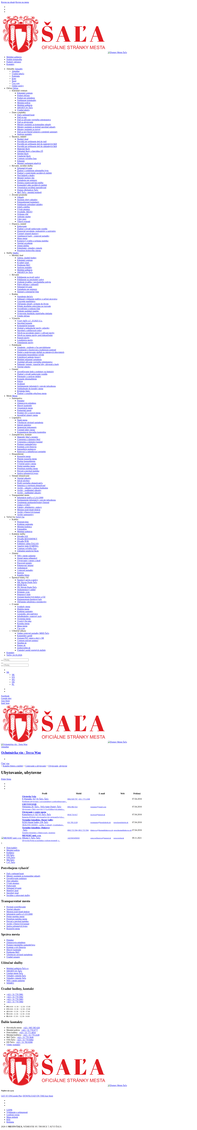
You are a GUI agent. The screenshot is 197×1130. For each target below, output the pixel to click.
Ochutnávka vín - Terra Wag (21, 752)
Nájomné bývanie (24, 168)
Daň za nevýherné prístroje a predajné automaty (37, 132)
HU (13, 679)
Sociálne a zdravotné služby (18, 895)
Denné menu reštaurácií (27, 558)
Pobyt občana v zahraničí (27, 284)
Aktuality (19, 69)
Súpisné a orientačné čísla (28, 292)
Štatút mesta (22, 420)
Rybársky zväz (23, 592)
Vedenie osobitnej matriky (28, 311)
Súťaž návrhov (23, 480)
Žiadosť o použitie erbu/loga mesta (32, 393)
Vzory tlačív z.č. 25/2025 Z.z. (29, 321)
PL (13, 684)
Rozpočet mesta (24, 456)
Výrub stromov (23, 209)
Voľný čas (20, 517)
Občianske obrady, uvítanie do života (33, 304)
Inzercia (20, 573)
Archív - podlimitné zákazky (29, 490)
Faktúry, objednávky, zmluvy (29, 507)
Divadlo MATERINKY (27, 539)
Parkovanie (22, 226)
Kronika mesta (23, 623)
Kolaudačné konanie (26, 325)
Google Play (11, 1096)
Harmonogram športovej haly (29, 599)
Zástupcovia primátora (26, 403)
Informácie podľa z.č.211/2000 (30, 497)
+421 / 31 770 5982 (14, 997)
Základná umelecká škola (28, 551)
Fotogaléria (22, 529)
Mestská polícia (23, 103)
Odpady (20, 197)
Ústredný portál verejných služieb (31, 650)
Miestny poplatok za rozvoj (28, 129)
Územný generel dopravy (28, 233)
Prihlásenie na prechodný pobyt (30, 279)
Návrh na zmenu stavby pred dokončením (35, 335)
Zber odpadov (12, 881)
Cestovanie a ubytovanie (35, 766)
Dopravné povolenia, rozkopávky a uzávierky (36, 231)
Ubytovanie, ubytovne (57, 766)
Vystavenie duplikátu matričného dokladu (34, 313)
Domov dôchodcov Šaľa (27, 190)
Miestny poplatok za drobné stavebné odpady (36, 127)
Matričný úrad (12, 890)
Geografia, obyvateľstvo (27, 614)
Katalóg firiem (23, 575)
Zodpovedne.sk (23, 648)
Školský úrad (22, 139)
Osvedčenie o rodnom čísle (28, 308)
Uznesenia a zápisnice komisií (29, 442)
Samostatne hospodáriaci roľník (30, 355)
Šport (14, 81)
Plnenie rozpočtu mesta (27, 459)
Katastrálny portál (24, 636)
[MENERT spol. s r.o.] (11, 838)
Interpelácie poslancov (26, 449)
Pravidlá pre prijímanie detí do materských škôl (37, 144)
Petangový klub (23, 594)
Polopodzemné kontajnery (28, 202)
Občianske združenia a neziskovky (32, 602)
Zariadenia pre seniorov (27, 180)
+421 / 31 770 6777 (29, 1030)
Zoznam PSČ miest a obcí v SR (30, 638)
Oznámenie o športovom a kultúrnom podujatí (36, 350)
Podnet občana (23, 95)
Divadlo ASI (22, 536)
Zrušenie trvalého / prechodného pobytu (34, 282)
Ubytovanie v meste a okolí (28, 560)
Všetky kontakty (13, 1044)
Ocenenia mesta (24, 619)
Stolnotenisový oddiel (26, 589)
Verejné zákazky (24, 478)
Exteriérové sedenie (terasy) (29, 357)
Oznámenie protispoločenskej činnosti (33, 502)
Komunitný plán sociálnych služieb (32, 185)
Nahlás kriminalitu (14, 59)
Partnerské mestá (24, 410)
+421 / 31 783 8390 (24, 1042)
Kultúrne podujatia (25, 524)
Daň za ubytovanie (25, 122)
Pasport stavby (23, 338)
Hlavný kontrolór (24, 405)
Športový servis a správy (27, 580)
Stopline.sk (22, 643)
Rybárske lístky (23, 391)
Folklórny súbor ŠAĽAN (28, 543)
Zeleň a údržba (23, 207)
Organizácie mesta (25, 408)
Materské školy (23, 149)
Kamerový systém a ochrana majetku (32, 241)
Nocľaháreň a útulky (26, 175)
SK (13, 675)
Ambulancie (22, 568)
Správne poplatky (24, 134)
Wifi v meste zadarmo (26, 556)
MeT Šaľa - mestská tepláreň (29, 192)
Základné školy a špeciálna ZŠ (30, 151)
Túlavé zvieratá (23, 221)
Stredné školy (23, 153)
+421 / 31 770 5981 (14, 994)
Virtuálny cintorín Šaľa (16, 976)
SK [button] (7, 672)
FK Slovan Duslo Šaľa (27, 587)
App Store (38, 1096)
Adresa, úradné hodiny (26, 258)
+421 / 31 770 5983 (14, 999)
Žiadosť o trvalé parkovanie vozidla (32, 229)
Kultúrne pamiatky (25, 611)
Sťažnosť (21, 384)
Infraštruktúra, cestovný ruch (29, 616)
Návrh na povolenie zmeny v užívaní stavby (35, 333)
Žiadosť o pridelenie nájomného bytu (33, 170)
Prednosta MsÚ (23, 265)
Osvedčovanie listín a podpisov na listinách (35, 371)
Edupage (21, 161)
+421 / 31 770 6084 (25, 1040)
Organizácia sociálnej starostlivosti (31, 187)
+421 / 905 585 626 (31, 1028)
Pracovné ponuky (24, 563)
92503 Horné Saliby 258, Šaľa (43, 822)
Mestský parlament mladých (29, 163)
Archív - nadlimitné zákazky (29, 493)
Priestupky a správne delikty (29, 376)
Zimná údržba (23, 246)
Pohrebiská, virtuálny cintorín (29, 248)
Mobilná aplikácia (14, 57)
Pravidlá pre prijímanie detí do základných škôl (37, 146)
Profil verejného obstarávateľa (30, 483)
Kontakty (10, 64)
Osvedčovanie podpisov (16, 878)
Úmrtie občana (23, 316)
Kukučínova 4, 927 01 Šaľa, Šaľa (43, 814)
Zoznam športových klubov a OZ (31, 597)
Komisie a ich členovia (26, 447)
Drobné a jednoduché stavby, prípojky (33, 328)
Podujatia (16, 76)
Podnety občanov (13, 62)
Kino (14, 78)
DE (13, 682)
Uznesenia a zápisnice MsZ (28, 439)
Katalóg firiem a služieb (13, 766)
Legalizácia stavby (25, 340)
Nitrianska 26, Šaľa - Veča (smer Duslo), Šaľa (43, 806)
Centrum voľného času (27, 158)
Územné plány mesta (26, 430)
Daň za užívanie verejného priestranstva (34, 120)
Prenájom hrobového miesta (29, 250)
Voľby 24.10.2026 (14, 655)
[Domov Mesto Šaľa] (64, 742)
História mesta (23, 609)
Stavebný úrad (12, 893)
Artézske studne (24, 216)
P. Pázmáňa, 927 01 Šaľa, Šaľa (44, 798)
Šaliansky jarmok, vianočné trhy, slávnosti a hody (38, 364)
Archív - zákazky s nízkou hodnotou (32, 488)
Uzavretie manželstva (26, 301)
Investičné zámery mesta (27, 415)
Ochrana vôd (22, 214)
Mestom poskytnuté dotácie (28, 510)
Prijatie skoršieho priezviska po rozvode (34, 306)
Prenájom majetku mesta (27, 468)
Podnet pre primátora (26, 98)
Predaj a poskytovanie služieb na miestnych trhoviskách (40, 352)
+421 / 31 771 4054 (27, 1032)
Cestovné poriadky (25, 570)
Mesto (14, 396)
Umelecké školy (24, 156)
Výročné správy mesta (26, 464)
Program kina (23, 522)
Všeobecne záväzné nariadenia (30, 422)
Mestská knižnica (24, 527)
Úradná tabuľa (18, 74)
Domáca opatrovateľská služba (30, 183)
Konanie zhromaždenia (27, 379)
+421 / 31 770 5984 (14, 1002)
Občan (15, 88)
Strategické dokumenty (27, 427)
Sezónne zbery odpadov (27, 199)
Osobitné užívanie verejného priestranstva (34, 362)
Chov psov (21, 219)
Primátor (20, 401)
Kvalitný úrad (23, 262)
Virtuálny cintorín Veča (16, 978)
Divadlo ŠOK (23, 541)
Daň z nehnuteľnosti (25, 115)
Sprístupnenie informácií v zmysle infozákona (36, 386)
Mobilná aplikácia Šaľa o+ (17, 968)
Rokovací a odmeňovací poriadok (31, 451)
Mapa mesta (22, 238)
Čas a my (16, 83)
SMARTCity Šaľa (25, 107)
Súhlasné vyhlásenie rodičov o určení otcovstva (37, 299)
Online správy (18, 86)
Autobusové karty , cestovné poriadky (33, 236)
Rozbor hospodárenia (26, 461)
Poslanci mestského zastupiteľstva (20, 945)
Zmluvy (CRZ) (23, 505)
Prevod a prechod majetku (28, 471)
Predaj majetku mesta (26, 466)
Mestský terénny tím (25, 178)
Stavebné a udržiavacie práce (29, 330)
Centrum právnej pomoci (27, 640)
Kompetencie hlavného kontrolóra (31, 432)
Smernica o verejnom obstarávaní (31, 485)
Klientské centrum (25, 93)
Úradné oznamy (13, 957)
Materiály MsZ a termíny (27, 437)
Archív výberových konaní (28, 512)
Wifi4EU (10, 983)
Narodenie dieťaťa (25, 296)
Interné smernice (24, 425)
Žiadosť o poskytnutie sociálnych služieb (34, 173)
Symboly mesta (23, 606)
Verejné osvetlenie (25, 243)
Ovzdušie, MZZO (24, 212)
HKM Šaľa (22, 585)
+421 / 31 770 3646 (25, 1037)
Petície (20, 381)
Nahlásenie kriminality (26, 100)
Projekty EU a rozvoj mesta (28, 413)
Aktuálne (16, 71)
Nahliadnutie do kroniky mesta (30, 388)
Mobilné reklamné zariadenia (29, 359)
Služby (16, 253)
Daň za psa (22, 117)
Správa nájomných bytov (27, 473)
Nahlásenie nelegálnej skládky (30, 204)
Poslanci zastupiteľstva (26, 444)
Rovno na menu (22, 2)
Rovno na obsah (8, 2)
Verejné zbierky (23, 367)
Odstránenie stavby (25, 342)
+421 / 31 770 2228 (31, 1035)
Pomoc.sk (21, 645)
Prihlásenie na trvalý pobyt (28, 277)
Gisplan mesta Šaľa (14, 973)
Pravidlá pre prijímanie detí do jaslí (32, 141)
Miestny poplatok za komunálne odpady (34, 124)
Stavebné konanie (24, 323)
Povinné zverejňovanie (16, 907)
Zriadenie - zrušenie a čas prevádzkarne (34, 347)
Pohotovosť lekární (25, 565)
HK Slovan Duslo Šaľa (27, 582)
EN (13, 677)
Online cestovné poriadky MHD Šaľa (33, 633)
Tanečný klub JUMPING (28, 546)
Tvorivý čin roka (24, 621)
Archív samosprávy (25, 514)
